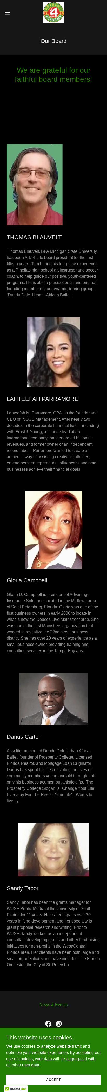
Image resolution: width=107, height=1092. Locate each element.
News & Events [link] (53, 1004)
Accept (53, 1079)
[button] (9, 12)
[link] (53, 12)
